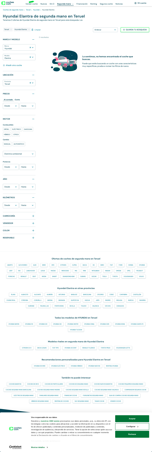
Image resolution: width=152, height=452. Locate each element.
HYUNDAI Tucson (76, 330)
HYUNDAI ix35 (104, 324)
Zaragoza (120, 306)
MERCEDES (65, 271)
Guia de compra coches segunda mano (123, 395)
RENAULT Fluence (88, 348)
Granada (61, 300)
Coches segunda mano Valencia (107, 390)
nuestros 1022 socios (50, 421)
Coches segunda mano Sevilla (77, 390)
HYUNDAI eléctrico (58, 366)
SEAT (34, 276)
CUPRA (74, 265)
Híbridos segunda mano (40, 401)
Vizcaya (108, 306)
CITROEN (63, 265)
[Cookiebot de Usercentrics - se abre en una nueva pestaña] (15, 447)
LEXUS (43, 271)
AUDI (34, 265)
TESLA (104, 276)
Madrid (107, 300)
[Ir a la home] (7, 3)
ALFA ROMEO (23, 265)
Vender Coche (115, 401)
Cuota (17, 100)
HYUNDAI (142, 265)
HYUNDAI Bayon (14, 324)
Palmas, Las (44, 306)
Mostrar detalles (38, 447)
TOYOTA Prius (105, 348)
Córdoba (24, 300)
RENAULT (24, 276)
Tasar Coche (99, 401)
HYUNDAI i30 (57, 324)
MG (76, 271)
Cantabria (123, 295)
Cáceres (100, 295)
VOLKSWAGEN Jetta (123, 348)
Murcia (130, 300)
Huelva (87, 300)
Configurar (130, 426)
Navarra (142, 300)
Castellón (137, 295)
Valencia (95, 306)
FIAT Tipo (55, 348)
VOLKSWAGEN (128, 276)
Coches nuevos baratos (103, 384)
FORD (120, 265)
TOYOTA (115, 276)
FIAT (111, 265)
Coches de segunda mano (78, 384)
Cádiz (111, 295)
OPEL (129, 271)
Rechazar (132, 434)
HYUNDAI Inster (72, 324)
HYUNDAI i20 (43, 324)
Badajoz (74, 295)
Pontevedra (59, 306)
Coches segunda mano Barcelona (18, 390)
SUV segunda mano (82, 401)
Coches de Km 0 (33, 384)
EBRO (102, 265)
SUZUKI (94, 276)
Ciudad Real (11, 300)
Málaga (119, 300)
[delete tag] (11, 29)
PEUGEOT (139, 271)
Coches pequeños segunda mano (130, 384)
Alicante (37, 295)
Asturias (62, 295)
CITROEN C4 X (26, 348)
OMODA (118, 271)
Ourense (31, 306)
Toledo (83, 306)
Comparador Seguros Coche (135, 390)
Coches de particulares (54, 384)
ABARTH (10, 265)
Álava (13, 295)
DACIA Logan (41, 348)
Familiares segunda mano (48, 395)
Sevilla (72, 306)
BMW (44, 265)
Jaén (97, 300)
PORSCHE (11, 276)
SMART (54, 276)
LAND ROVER (30, 271)
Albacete (24, 295)
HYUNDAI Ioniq (89, 324)
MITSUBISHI (95, 271)
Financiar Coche (70, 395)
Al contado (8, 100)
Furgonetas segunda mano (93, 395)
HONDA (130, 265)
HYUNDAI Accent (70, 348)
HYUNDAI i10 (29, 324)
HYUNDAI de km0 (39, 366)
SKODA (44, 276)
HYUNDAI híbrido (76, 366)
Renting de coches (62, 401)
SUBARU (83, 276)
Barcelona (87, 295)
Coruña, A (37, 300)
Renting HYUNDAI (112, 366)
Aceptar (132, 419)
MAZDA (53, 271)
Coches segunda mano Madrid (48, 390)
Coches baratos (15, 384)
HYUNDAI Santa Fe (137, 324)
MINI (84, 271)
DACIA (85, 265)
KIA (19, 271)
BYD (53, 265)
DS (94, 265)
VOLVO (141, 276)
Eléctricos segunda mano (23, 395)
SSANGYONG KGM (68, 276)
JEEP (10, 271)
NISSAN (107, 271)
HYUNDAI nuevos (94, 366)
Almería (50, 295)
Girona (49, 300)
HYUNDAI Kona (120, 324)
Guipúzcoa (75, 300)
